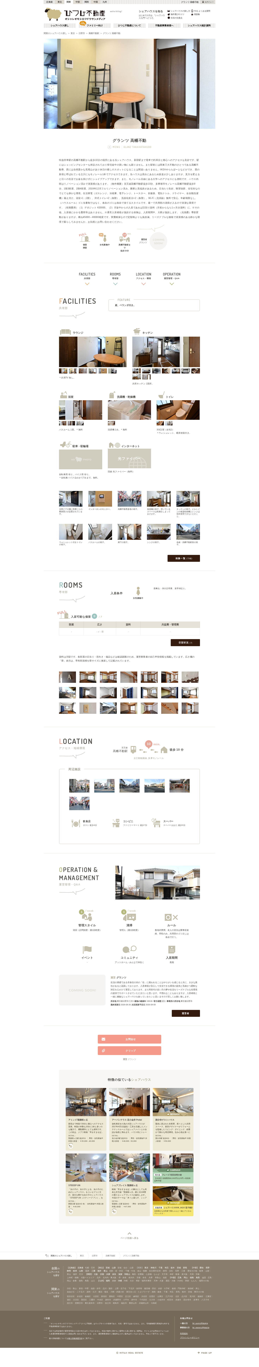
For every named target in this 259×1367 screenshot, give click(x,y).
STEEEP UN (74, 1185)
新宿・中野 (84, 1288)
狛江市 (108, 1303)
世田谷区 (71, 1296)
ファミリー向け (95, 25)
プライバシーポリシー (189, 1338)
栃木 (173, 1268)
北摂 (98, 1277)
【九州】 (101, 1281)
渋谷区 (144, 1296)
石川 (87, 1271)
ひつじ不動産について (129, 25)
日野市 (82, 33)
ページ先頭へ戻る (130, 1238)
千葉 (160, 1268)
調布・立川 (91, 1292)
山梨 (81, 1271)
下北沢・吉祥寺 (135, 1288)
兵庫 (108, 1274)
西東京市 (79, 1303)
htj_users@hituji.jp (200, 1323)
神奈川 (153, 1268)
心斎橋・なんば (152, 1274)
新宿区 (104, 1296)
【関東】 (140, 1268)
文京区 (76, 1300)
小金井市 (161, 1300)
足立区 (128, 1296)
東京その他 (199, 1292)
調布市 (108, 1300)
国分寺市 (187, 1300)
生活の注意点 (176, 18)
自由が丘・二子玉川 (75, 1292)
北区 (177, 1296)
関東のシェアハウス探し (55, 33)
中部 (78, 2)
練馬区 (136, 1296)
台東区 (160, 1296)
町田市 (170, 1300)
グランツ (121, 977)
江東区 (208, 1296)
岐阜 (75, 1271)
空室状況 (185, 642)
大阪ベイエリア (87, 1277)
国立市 (70, 1303)
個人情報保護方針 (75, 1338)
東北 (60, 2)
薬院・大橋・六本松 (174, 1281)
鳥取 (198, 1277)
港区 (69, 1300)
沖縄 (120, 1281)
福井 (99, 1271)
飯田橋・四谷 (150, 1288)
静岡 (69, 1271)
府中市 (134, 1300)
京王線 (125, 748)
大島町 (154, 1303)
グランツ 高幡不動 (111, 33)
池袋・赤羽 (95, 1288)
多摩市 (196, 1300)
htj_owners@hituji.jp (200, 1327)
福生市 (124, 1303)
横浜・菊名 (103, 1292)
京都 (102, 1274)
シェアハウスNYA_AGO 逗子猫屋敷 (173, 1208)
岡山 (186, 1277)
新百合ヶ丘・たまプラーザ (138, 1292)
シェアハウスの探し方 (180, 11)
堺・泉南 (122, 1277)
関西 (87, 2)
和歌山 (127, 1274)
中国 (96, 2)
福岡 (108, 1281)
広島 (179, 1277)
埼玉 (167, 1268)
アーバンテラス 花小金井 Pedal (127, 1120)
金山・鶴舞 (142, 1271)
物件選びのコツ (177, 14)
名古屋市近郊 (155, 1271)
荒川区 (192, 1296)
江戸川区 (169, 1296)
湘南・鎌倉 (156, 1292)
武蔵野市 (117, 1300)
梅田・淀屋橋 (138, 1274)
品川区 (184, 1296)
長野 (207, 1268)
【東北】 (101, 1268)
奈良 (114, 1274)
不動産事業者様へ (164, 25)
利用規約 (184, 1333)
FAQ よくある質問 (202, 11)
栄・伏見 (119, 1271)
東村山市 (133, 1303)
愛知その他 (192, 1271)
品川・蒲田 (107, 1288)
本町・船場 (174, 1274)
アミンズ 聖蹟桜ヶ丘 (78, 1120)
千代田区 (143, 1300)
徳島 (192, 1277)
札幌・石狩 (90, 1268)
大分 (114, 1281)
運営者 (185, 1013)
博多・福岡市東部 (143, 1281)
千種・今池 (130, 1271)
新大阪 (184, 1274)
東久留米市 (90, 1303)
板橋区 (88, 1296)
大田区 (96, 1296)
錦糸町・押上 (193, 1288)
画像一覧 (183, 558)
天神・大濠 (158, 1281)
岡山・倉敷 (72, 1281)
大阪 (96, 1274)
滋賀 (120, 1274)
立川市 (152, 1300)
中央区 (100, 1300)
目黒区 (152, 1296)
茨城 (179, 1268)
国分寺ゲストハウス (164, 1120)
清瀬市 (178, 1300)
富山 (105, 1271)
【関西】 (89, 1274)
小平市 (126, 1300)
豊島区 (112, 1296)
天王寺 (165, 1274)
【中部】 (195, 1268)
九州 (105, 2)
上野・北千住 (120, 1288)
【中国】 (173, 1277)
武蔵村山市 (144, 1303)
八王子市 (205, 1300)
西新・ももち (191, 1281)
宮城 (108, 1268)
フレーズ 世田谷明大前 (168, 1175)
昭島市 (116, 1303)
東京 (73, 33)
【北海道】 (72, 1268)
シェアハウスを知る (151, 11)
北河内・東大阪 (109, 1277)
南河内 (131, 1277)
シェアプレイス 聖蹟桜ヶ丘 (125, 1185)
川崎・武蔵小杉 (117, 1292)
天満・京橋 (194, 1274)
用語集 (197, 14)
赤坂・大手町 (164, 1288)
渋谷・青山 (72, 1288)
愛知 (202, 1268)
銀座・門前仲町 (179, 1288)
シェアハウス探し (60, 25)
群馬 (185, 1268)
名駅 (111, 1271)
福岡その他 (204, 1281)
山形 (114, 1268)
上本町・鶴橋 (73, 1277)
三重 (93, 1271)
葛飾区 (200, 1296)
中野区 (120, 1296)
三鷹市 (92, 1300)
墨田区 (84, 1300)
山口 (204, 1277)
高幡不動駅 (94, 33)
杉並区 (80, 1296)
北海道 (49, 2)
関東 (69, 2)
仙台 (125, 1268)
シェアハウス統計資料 (199, 25)
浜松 (171, 1271)
